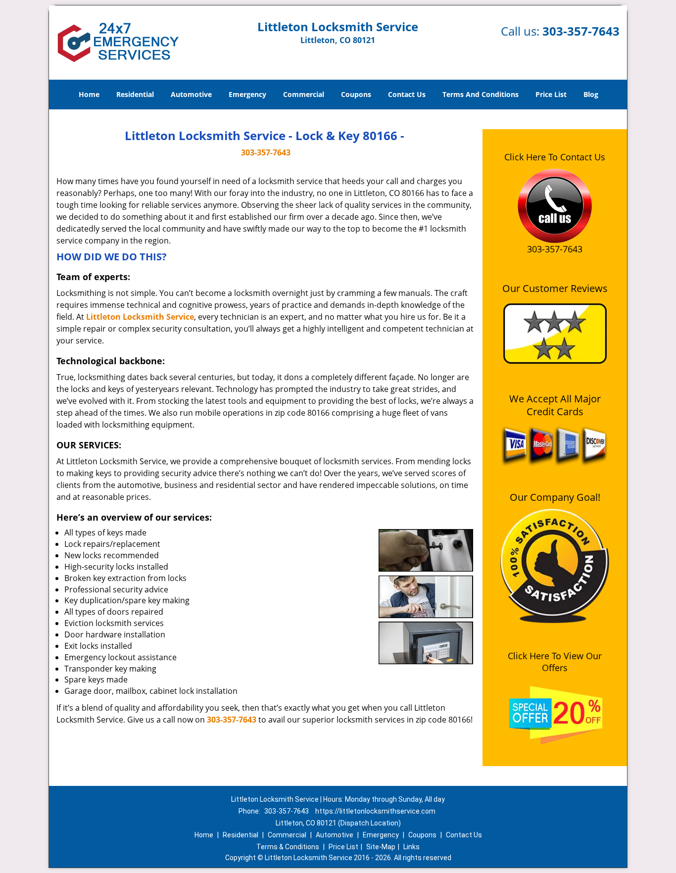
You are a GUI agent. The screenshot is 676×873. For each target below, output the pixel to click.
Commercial (303, 94)
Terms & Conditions (287, 847)
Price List (551, 94)
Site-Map (380, 847)
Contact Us (407, 94)
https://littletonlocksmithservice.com (375, 811)
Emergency (247, 94)
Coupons (356, 94)
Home (89, 94)
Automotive (191, 94)
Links (411, 847)
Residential (135, 94)
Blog (590, 94)
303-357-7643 (581, 31)
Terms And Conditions (480, 94)
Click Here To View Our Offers (555, 662)
